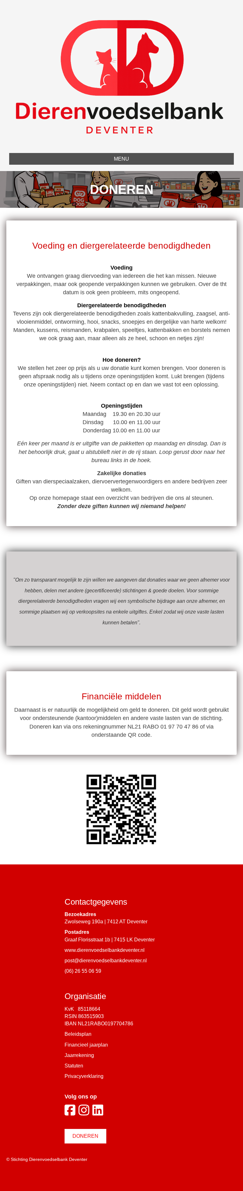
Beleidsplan (78, 1034)
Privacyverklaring (84, 1076)
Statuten (74, 1065)
